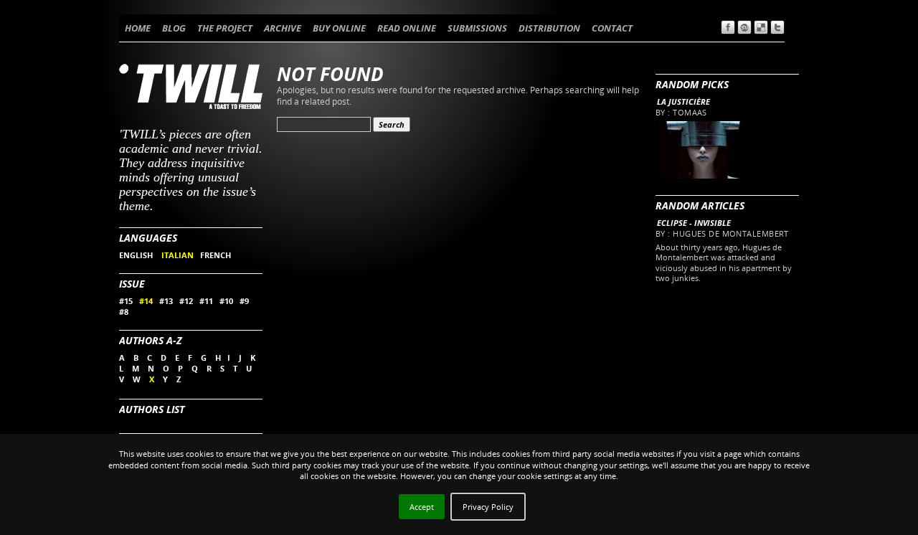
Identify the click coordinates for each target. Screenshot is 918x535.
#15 (126, 300)
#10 (226, 300)
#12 (186, 300)
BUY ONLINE (339, 28)
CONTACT (612, 28)
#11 (206, 300)
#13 (166, 300)
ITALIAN (177, 255)
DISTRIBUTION (549, 28)
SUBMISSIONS (477, 28)
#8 (123, 311)
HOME (138, 28)
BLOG (174, 28)
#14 (146, 300)
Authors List (151, 409)
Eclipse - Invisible (694, 222)
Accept (422, 506)
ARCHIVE (282, 28)
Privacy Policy (488, 506)
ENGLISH (137, 255)
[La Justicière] (702, 175)
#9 (244, 300)
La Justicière (683, 101)
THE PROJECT (224, 28)
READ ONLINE (406, 28)
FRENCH (215, 255)
